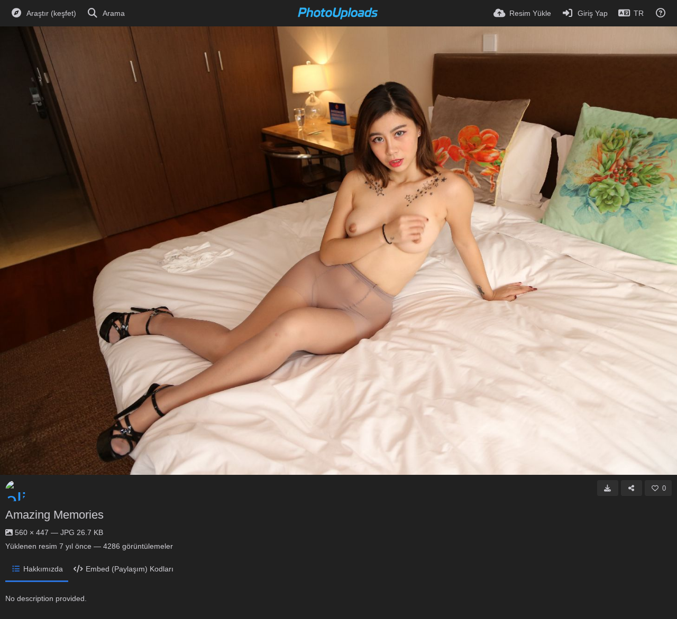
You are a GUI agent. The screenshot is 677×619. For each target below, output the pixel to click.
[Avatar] (15, 490)
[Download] (607, 488)
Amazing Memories (54, 514)
